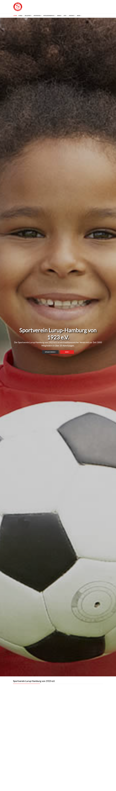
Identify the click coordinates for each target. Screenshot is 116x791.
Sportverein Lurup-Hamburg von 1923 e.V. (17, 7)
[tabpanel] (58, 340)
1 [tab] (58, 675)
